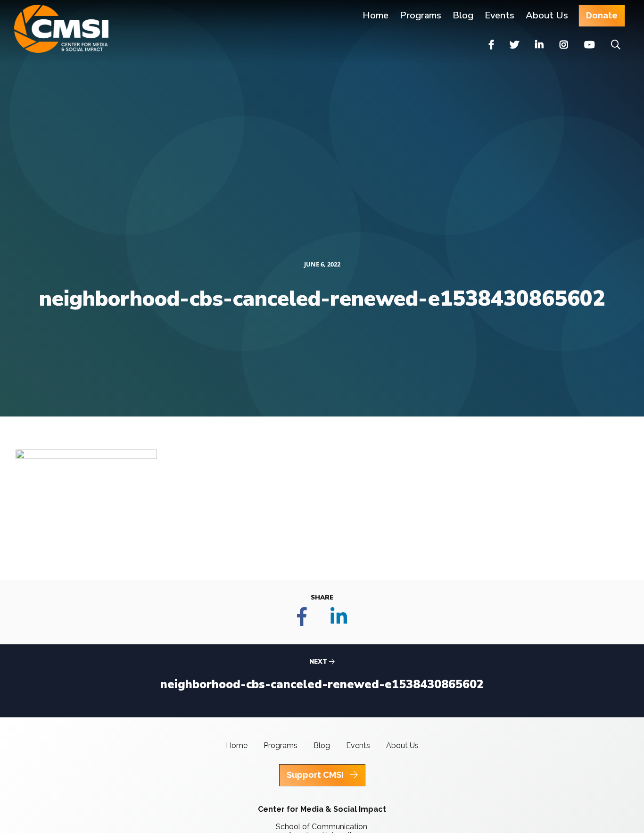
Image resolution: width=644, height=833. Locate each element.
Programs (280, 745)
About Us (547, 15)
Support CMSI (316, 775)
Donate (602, 15)
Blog (463, 15)
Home (375, 15)
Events (499, 15)
